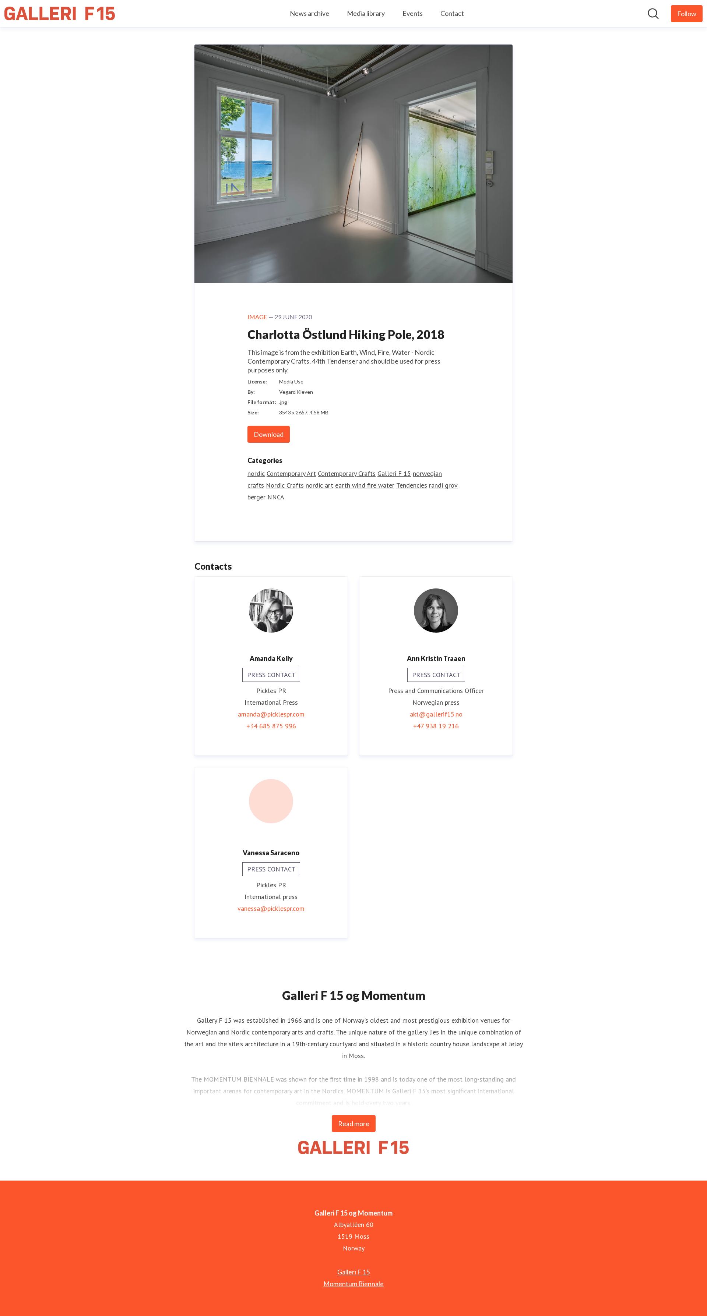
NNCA (275, 497)
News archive (309, 13)
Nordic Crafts (285, 485)
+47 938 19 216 (436, 726)
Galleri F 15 (394, 473)
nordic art (319, 485)
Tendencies (411, 485)
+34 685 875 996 (271, 726)
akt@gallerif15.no (436, 714)
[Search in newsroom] (653, 14)
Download (269, 434)
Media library (366, 13)
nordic (256, 473)
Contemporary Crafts (347, 473)
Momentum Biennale (353, 1284)
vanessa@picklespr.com (271, 908)
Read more (353, 1123)
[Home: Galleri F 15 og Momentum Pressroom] (59, 13)
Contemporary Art (291, 473)
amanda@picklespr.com (271, 714)
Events (412, 13)
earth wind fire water (364, 485)
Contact (452, 13)
